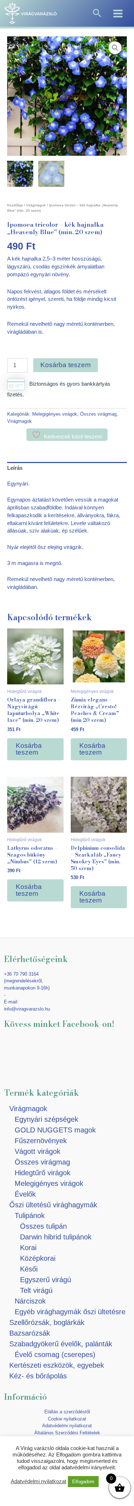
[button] (97, 13)
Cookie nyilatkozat (67, 1419)
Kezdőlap (15, 205)
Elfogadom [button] (83, 1481)
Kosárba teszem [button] (29, 749)
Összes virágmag (98, 414)
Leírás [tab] (15, 468)
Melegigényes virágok (54, 414)
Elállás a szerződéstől (67, 1411)
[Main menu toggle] (118, 13)
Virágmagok (36, 205)
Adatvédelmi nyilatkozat (67, 1425)
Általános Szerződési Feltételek (67, 1432)
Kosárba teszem (65, 365)
